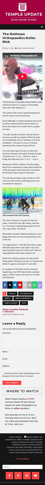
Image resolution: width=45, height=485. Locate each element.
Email (5, 359)
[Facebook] (9, 475)
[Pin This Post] (19, 285)
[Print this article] (29, 285)
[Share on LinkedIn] (14, 285)
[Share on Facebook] (5, 285)
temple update (10, 303)
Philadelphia (26, 294)
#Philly (12, 294)
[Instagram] (27, 475)
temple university (23, 298)
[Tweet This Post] (10, 285)
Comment (6, 333)
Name (5, 352)
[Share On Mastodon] (39, 285)
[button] (41, 27)
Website (5, 366)
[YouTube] (35, 475)
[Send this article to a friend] (24, 285)
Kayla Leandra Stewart (25, 48)
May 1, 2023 (9, 48)
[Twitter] (18, 475)
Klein (26, 459)
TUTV (24, 303)
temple (7, 298)
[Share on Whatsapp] (34, 285)
